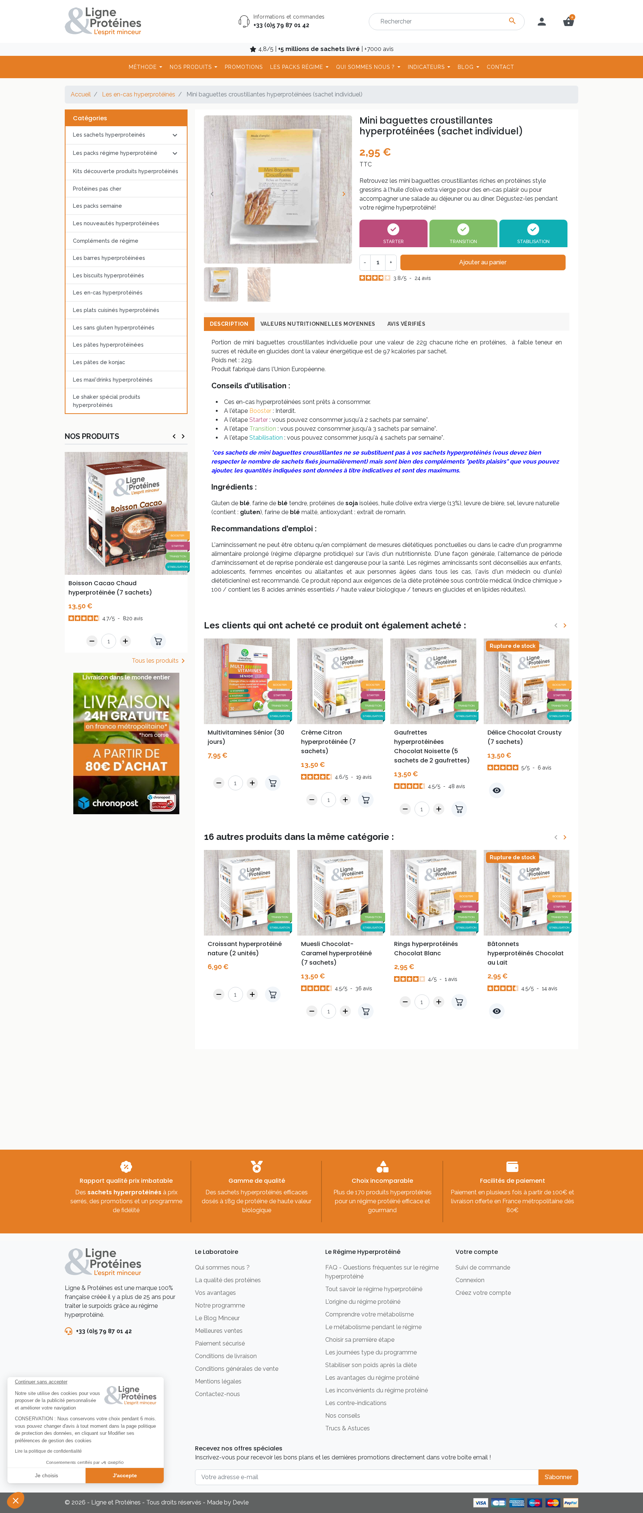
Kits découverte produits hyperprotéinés (125, 171)
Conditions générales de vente (236, 1368)
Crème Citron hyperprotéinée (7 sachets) (328, 741)
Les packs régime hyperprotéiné (115, 153)
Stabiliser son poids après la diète (371, 1365)
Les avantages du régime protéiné (372, 1377)
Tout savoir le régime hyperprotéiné (373, 1289)
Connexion (469, 1280)
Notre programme (220, 1305)
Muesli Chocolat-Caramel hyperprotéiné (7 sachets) (336, 953)
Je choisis (46, 1475)
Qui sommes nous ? (222, 1267)
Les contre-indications (356, 1403)
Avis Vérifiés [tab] (406, 324)
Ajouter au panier (482, 262)
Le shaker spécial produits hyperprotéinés (106, 401)
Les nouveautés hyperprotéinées (116, 223)
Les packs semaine (97, 206)
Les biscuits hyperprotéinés (108, 275)
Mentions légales (218, 1381)
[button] (16, 1500)
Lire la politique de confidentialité (48, 1451)
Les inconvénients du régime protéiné (376, 1390)
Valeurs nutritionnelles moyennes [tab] (317, 324)
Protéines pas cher (97, 188)
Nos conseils (342, 1415)
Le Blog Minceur (217, 1318)
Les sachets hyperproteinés (109, 134)
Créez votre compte (483, 1292)
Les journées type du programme (371, 1352)
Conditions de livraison (226, 1356)
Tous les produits (160, 660)
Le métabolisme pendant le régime (373, 1327)
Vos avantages (215, 1292)
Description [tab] (229, 324)
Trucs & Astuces (347, 1428)
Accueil (81, 94)
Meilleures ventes (219, 1330)
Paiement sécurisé (220, 1343)
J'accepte (125, 1475)
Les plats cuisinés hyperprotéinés (116, 310)
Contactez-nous (217, 1394)
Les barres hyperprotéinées (109, 258)
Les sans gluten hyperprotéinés (113, 327)
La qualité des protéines (228, 1280)
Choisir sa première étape (359, 1339)
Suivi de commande (482, 1267)
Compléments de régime (105, 241)
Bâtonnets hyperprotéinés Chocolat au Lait (525, 953)
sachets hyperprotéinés (124, 1192)
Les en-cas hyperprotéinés (138, 94)
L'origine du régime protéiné (362, 1301)
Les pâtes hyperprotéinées (108, 344)
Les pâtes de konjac (99, 362)
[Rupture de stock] (527, 680)
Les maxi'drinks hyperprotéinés (113, 379)
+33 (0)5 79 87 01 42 (281, 25)
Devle (241, 1502)
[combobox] (447, 21)
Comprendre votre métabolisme (369, 1314)
